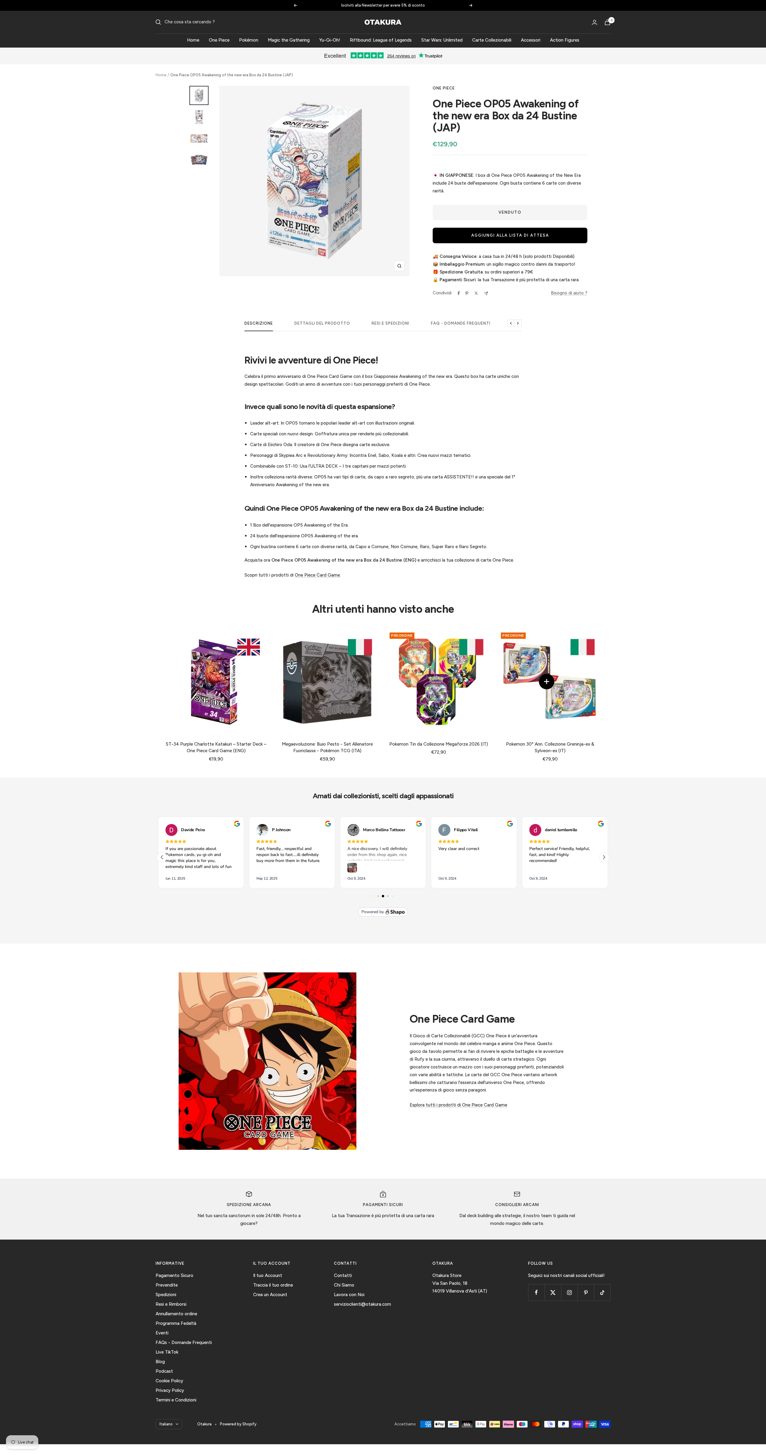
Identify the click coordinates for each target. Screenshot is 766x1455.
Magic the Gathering (289, 40)
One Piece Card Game (317, 575)
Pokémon (248, 40)
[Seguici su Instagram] (569, 1292)
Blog (160, 1361)
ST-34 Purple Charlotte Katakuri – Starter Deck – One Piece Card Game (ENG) (216, 747)
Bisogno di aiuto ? (569, 293)
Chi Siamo (344, 1285)
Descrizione (258, 323)
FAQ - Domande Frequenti (460, 323)
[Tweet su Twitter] (476, 293)
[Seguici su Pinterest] (585, 1292)
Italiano (166, 1424)
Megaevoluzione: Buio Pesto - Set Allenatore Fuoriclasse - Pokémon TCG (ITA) (327, 747)
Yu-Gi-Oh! (329, 40)
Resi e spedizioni (390, 323)
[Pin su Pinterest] (466, 293)
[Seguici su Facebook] (536, 1292)
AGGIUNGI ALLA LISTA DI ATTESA (510, 235)
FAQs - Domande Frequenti (184, 1342)
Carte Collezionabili (491, 40)
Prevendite (167, 1285)
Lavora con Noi (349, 1294)
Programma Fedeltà (176, 1323)
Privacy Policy (170, 1390)
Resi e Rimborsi (171, 1304)
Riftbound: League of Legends (381, 40)
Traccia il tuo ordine (273, 1285)
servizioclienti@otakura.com (362, 1304)
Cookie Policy (169, 1380)
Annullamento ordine (176, 1313)
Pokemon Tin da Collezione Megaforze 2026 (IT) (438, 744)
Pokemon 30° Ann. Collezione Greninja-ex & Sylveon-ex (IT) (550, 747)
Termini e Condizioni (176, 1400)
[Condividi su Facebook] (459, 293)
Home (193, 40)
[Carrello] (607, 22)
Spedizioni (166, 1294)
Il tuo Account (267, 1275)
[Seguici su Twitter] (553, 1292)
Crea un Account (270, 1294)
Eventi (162, 1333)
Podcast (164, 1371)
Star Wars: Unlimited (442, 40)
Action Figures (564, 40)
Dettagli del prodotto (322, 323)
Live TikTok (167, 1352)
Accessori (530, 40)
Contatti (343, 1275)
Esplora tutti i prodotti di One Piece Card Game (458, 1105)
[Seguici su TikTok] (602, 1292)
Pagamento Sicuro (174, 1275)
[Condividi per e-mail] (486, 293)
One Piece (219, 40)
